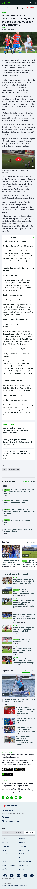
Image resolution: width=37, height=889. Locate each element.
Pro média (22, 838)
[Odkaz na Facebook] (7, 797)
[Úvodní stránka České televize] (9, 806)
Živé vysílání (5, 842)
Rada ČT (22, 854)
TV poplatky (5, 846)
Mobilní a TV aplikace (8, 865)
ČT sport (4, 27)
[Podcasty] (17, 7)
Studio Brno (23, 846)
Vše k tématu (31, 542)
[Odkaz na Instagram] (3, 797)
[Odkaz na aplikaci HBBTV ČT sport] (7, 774)
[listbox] (18, 832)
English (4, 885)
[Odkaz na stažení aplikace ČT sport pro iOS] (7, 769)
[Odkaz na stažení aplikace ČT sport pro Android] (19, 769)
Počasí (4, 858)
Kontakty (22, 869)
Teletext (4, 850)
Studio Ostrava (24, 850)
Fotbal (4, 13)
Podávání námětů (25, 861)
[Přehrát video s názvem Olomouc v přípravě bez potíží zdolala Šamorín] (18, 159)
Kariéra (21, 858)
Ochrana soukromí (13, 885)
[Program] (23, 7)
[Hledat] (30, 2)
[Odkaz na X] (11, 797)
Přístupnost (23, 885)
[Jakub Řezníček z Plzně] (18, 42)
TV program (5, 838)
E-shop (4, 861)
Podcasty (4, 854)
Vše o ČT (4, 869)
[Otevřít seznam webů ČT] (34, 2)
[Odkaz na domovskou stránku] (9, 3)
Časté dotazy (23, 865)
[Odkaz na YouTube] (15, 797)
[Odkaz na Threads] (20, 797)
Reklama (22, 842)
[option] (7, 832)
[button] (18, 159)
